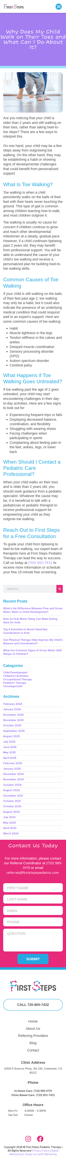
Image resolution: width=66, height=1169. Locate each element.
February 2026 (12, 704)
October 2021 (12, 801)
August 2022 (11, 790)
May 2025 (9, 752)
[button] (59, 7)
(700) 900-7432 (40, 563)
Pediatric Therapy (14, 683)
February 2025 (12, 763)
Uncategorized (12, 686)
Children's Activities (16, 676)
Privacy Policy (41, 1150)
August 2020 (11, 812)
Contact (33, 1050)
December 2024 (13, 774)
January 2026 (12, 709)
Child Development (15, 672)
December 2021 (13, 795)
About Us (33, 1029)
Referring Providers (33, 1036)
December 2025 (13, 715)
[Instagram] (28, 1139)
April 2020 (9, 828)
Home (33, 1021)
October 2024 (12, 785)
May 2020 (9, 822)
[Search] (59, 589)
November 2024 (13, 779)
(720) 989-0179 (43, 1091)
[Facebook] (40, 1139)
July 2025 (9, 741)
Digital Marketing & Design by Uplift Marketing (33, 1152)
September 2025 (14, 731)
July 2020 (9, 817)
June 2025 (9, 747)
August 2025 (11, 736)
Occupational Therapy (17, 679)
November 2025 (13, 720)
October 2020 (12, 806)
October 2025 (12, 725)
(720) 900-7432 (45, 1095)
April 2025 (9, 758)
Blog (33, 1043)
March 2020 (11, 833)
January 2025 (12, 768)
